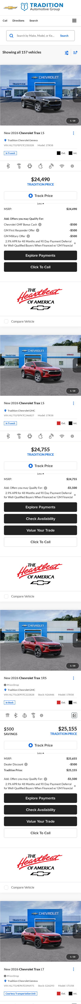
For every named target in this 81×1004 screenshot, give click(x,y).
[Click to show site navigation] (74, 21)
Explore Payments (40, 255)
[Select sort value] (74, 52)
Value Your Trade (41, 530)
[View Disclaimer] (72, 166)
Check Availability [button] (40, 518)
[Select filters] (66, 52)
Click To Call (40, 267)
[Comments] (74, 715)
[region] (40, 227)
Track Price (43, 195)
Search (64, 35)
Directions (18, 21)
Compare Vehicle (22, 321)
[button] (5, 20)
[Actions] (73, 133)
